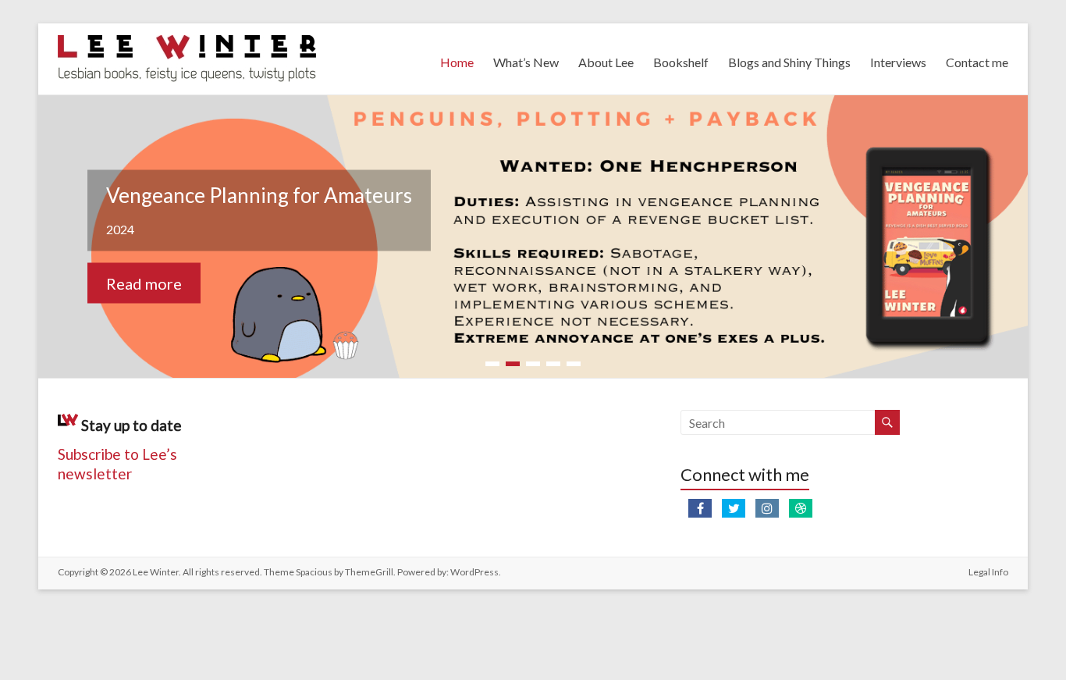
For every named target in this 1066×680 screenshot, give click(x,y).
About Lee (606, 62)
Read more (144, 283)
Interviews (898, 62)
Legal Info (988, 572)
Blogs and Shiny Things (789, 62)
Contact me (977, 62)
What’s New (526, 62)
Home (457, 62)
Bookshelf (681, 62)
